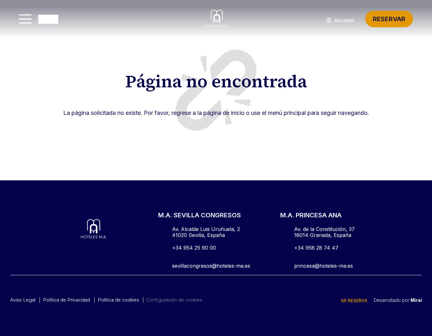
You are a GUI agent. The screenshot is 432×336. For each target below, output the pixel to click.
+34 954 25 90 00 (194, 248)
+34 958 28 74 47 (316, 248)
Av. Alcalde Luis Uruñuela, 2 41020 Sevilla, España (206, 232)
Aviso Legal (22, 300)
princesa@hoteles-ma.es (323, 266)
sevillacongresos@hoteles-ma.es (211, 266)
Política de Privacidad (66, 300)
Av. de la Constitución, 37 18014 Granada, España (324, 232)
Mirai (416, 300)
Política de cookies (118, 300)
